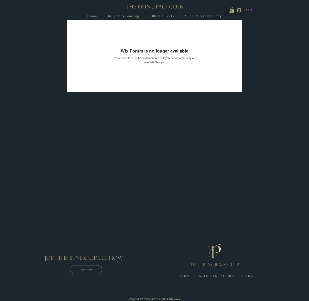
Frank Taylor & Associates (158, 298)
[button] (123, 16)
